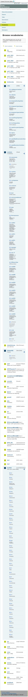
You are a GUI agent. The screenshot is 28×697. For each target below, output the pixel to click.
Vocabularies (5, 24)
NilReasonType (13, 262)
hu (11, 554)
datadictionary (11, 345)
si (11, 621)
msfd (8, 647)
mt (11, 590)
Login (17, 3)
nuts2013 (13, 290)
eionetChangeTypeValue (13, 117)
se (11, 616)
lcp (8, 641)
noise (8, 652)
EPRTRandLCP (11, 369)
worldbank (10, 682)
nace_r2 (13, 252)
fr (11, 536)
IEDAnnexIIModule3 (11, 427)
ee (11, 518)
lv (11, 585)
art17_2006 (10, 66)
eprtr (8, 363)
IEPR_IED (10, 442)
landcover (10, 455)
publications (10, 657)
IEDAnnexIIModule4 (11, 436)
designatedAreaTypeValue (13, 101)
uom (8, 672)
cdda (8, 85)
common (9, 152)
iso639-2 (13, 222)
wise (8, 677)
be (11, 487)
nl (11, 594)
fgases (9, 392)
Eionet (7, 9)
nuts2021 (13, 306)
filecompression (13, 215)
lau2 (8, 464)
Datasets (4, 14)
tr (11, 630)
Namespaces (5, 30)
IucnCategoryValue (13, 123)
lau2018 (9, 467)
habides (9, 406)
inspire (9, 449)
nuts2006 (13, 274)
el (11, 522)
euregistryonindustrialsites (11, 376)
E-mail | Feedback (6, 692)
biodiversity (10, 82)
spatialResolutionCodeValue (13, 145)
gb (11, 540)
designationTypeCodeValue (13, 112)
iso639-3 (13, 234)
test (8, 668)
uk (11, 634)
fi (11, 531)
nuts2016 (13, 298)
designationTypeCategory (13, 106)
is (11, 563)
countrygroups (13, 180)
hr (11, 550)
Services (4, 27)
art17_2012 (10, 71)
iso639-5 (13, 240)
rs (11, 612)
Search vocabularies (8, 46)
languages (13, 247)
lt (11, 576)
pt (11, 603)
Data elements (5, 19)
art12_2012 (10, 55)
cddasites (13, 94)
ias (8, 411)
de (11, 509)
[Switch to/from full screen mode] (19, 3)
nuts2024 (13, 314)
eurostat (9, 381)
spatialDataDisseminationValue (13, 139)
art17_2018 (10, 76)
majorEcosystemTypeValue (13, 127)
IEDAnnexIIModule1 (11, 422)
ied (8, 417)
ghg (8, 401)
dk (11, 513)
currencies (13, 185)
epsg (12, 207)
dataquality (10, 350)
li (11, 572)
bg (11, 491)
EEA (8, 1)
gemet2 (9, 397)
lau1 (8, 460)
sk (11, 625)
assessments (13, 157)
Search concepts (19, 46)
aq (8, 50)
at (11, 477)
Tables (3, 17)
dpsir (12, 193)
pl (11, 599)
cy (11, 500)
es (11, 527)
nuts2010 (13, 282)
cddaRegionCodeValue (13, 89)
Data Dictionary (12, 9)
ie (11, 559)
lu (11, 581)
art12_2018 (10, 60)
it (11, 568)
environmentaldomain (13, 197)
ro (11, 608)
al (11, 473)
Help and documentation (7, 12)
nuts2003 (13, 266)
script (12, 330)
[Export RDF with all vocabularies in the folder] (24, 86)
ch (11, 496)
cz (11, 505)
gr (11, 545)
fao (8, 386)
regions (13, 132)
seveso (9, 662)
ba (11, 481)
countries (13, 171)
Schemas (4, 22)
